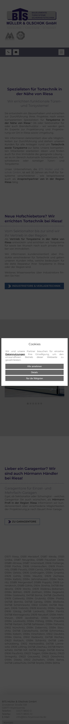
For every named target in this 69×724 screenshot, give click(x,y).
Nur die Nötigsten (34, 378)
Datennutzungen (15, 354)
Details (34, 372)
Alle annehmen (34, 366)
